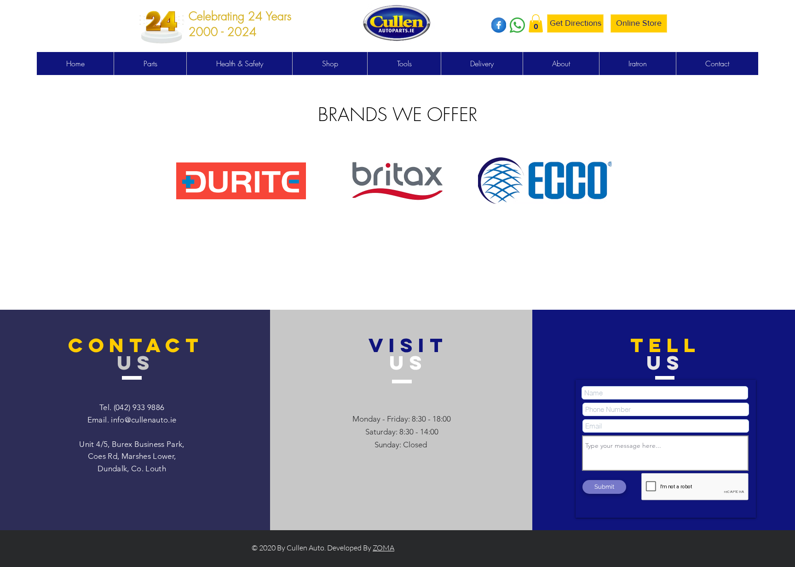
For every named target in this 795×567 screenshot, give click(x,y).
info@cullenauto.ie (143, 419)
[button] (535, 23)
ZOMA (383, 547)
